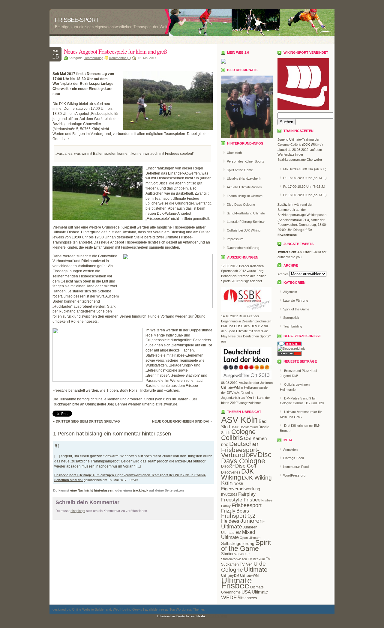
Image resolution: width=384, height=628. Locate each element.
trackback (140, 490)
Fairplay (247, 494)
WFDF (229, 597)
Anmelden (290, 449)
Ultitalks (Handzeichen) (244, 178)
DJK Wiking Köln (246, 480)
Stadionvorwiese (235, 554)
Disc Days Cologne (241, 204)
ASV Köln (239, 420)
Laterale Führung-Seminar (246, 221)
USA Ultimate (255, 591)
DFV (251, 455)
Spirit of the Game (240, 170)
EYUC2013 (229, 494)
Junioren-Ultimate (243, 524)
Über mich (234, 152)
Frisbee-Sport (77, 19)
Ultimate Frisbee (236, 583)
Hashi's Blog (217, 616)
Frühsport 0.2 (238, 516)
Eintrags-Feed (293, 458)
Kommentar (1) (120, 58)
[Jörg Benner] (223, 62)
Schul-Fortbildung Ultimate (246, 213)
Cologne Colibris (238, 434)
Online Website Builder (88, 609)
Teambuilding (93, 58)
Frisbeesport (247, 505)
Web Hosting (122, 609)
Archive (283, 274)
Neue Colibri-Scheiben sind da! (180, 421)
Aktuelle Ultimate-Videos (244, 187)
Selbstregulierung (237, 543)
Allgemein (290, 292)
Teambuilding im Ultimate (244, 196)
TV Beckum (256, 559)
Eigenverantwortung (240, 488)
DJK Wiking (237, 474)
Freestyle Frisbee (240, 500)
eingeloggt (77, 511)
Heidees (230, 521)
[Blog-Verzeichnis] (290, 345)
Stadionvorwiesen (234, 559)
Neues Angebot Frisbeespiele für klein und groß (115, 51)
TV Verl (246, 564)
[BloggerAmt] (291, 348)
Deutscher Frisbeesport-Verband (240, 449)
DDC (224, 445)
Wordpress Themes (190, 609)
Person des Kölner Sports (245, 161)
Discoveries (230, 472)
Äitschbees (247, 598)
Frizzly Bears (235, 510)
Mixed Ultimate (238, 535)
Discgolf (227, 466)
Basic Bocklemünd (244, 427)
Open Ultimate (250, 538)
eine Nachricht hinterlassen (91, 490)
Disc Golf (245, 466)
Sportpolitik (291, 317)
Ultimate (256, 569)
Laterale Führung (295, 300)
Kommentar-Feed (296, 466)
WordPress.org (294, 475)
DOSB (238, 484)
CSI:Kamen (255, 438)
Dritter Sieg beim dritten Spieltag (88, 421)
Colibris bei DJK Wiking (243, 230)
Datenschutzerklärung (243, 248)
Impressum (235, 239)
